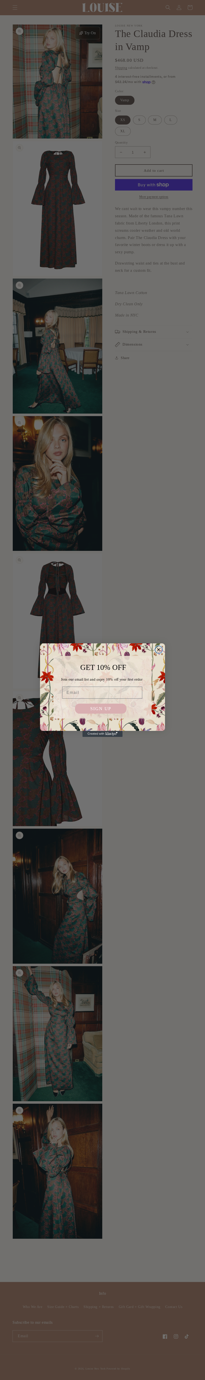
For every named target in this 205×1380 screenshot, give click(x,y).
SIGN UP (100, 708)
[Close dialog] (158, 649)
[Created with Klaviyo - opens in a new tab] (102, 734)
